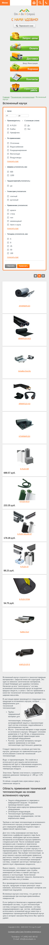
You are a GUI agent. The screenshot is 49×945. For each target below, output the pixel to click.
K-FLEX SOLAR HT (24, 534)
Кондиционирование (18, 150)
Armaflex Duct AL (24, 371)
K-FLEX (13, 125)
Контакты (32, 79)
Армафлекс (15, 133)
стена (12, 214)
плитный (13, 196)
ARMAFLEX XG (24, 404)
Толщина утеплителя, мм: (17, 234)
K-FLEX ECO (24, 501)
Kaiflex (13, 129)
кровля (13, 210)
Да (28, 125)
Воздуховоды (15, 158)
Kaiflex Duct (24, 632)
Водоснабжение (16, 147)
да (11, 186)
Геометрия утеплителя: (16, 191)
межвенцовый (16, 221)
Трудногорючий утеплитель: (18, 181)
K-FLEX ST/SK (24, 599)
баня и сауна (15, 225)
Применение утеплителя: (17, 205)
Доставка (32, 58)
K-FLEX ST (24, 567)
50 (11, 250)
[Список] (35, 275)
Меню (5, 3)
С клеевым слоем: (32, 121)
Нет (28, 129)
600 (11, 172)
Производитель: (13, 121)
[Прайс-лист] (43, 275)
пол (11, 218)
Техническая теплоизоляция (22, 97)
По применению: (14, 138)
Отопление (14, 143)
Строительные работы (24, 88)
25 (11, 246)
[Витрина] (39, 275)
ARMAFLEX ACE (24, 339)
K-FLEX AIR (24, 469)
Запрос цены (30, 38)
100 (11, 253)
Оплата (33, 48)
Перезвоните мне (26, 26)
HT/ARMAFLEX (24, 436)
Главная (6, 97)
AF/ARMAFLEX (24, 306)
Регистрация (33, 63)
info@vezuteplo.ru (28, 939)
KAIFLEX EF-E (24, 664)
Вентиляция (15, 154)
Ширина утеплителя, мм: (17, 167)
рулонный (14, 200)
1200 (12, 175)
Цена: (9, 111)
